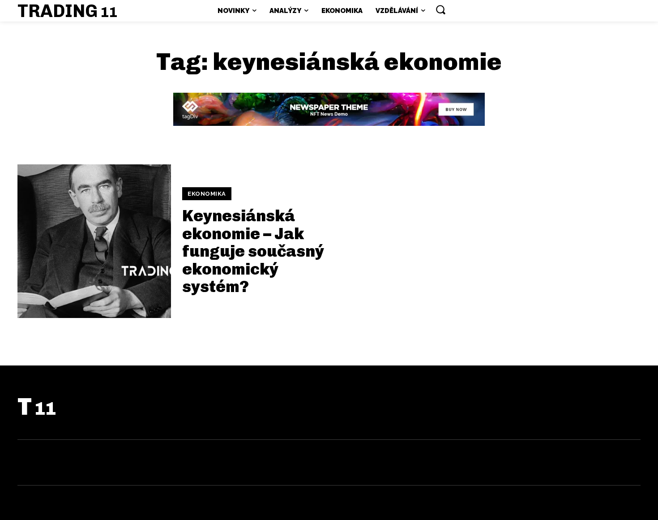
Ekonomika (207, 193)
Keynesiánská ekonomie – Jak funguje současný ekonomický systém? (253, 251)
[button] (440, 9)
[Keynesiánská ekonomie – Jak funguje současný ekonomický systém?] (94, 241)
